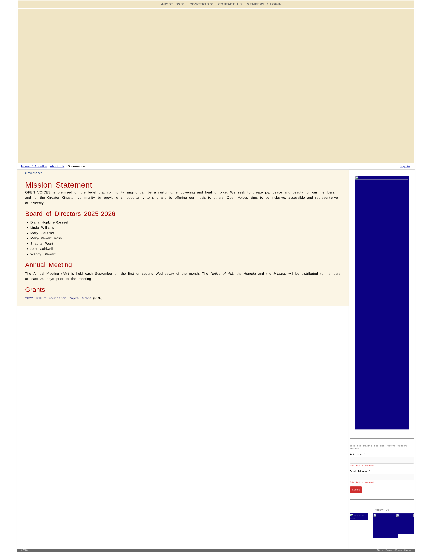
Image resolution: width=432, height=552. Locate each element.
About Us (57, 166)
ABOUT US (170, 4)
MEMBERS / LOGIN (264, 4)
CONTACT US (230, 4)
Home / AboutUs (34, 166)
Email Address (360, 471)
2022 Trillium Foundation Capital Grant (59, 298)
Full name (357, 454)
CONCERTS (199, 4)
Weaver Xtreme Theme (398, 550)
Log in (405, 166)
